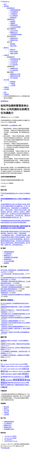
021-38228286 (8, 439)
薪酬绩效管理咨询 (20, 384)
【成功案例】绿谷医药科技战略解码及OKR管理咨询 (15, 294)
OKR (3, 366)
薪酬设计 (27, 384)
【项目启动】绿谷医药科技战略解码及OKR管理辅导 (15, 317)
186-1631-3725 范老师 (10, 438)
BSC (2, 364)
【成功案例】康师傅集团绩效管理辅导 (11, 287)
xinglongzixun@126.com (10, 441)
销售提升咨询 (14, 40)
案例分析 (12, 49)
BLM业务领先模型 (15, 27)
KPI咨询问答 (13, 62)
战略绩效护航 (14, 25)
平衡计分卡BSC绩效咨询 (8, 285)
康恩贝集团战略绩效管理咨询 (9, 289)
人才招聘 (12, 85)
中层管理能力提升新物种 (11, 257)
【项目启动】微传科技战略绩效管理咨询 (12, 326)
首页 (5, 4)
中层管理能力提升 (9, 429)
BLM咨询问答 (14, 70)
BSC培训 (10, 364)
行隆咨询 (4, 387)
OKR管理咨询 (14, 12)
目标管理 (16, 376)
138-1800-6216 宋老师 (10, 436)
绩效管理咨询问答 (15, 59)
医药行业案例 (14, 51)
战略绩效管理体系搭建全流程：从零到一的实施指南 (15, 306)
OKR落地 (4, 368)
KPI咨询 (16, 364)
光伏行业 (25, 369)
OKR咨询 (7, 366)
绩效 (19, 376)
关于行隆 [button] (6, 79)
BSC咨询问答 (14, 64)
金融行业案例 (14, 53)
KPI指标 (25, 364)
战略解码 (12, 23)
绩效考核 (10, 382)
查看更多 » (10, 300)
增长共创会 (13, 46)
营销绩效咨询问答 (15, 76)
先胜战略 (20, 368)
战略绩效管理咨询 (15, 10)
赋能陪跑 (12, 44)
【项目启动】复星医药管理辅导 (9, 321)
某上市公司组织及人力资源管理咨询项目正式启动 (15, 303)
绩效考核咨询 (17, 382)
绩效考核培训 (23, 382)
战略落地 (12, 21)
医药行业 (4, 371)
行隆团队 (12, 83)
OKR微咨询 (20, 366)
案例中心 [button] (6, 47)
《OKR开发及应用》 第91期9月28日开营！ (13, 274)
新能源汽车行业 (8, 377)
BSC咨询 (6, 364)
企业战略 (12, 368)
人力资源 (8, 368)
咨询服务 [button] (6, 6)
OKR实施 (16, 366)
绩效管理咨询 (11, 8)
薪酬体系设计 (14, 32)
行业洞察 (6, 89)
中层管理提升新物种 (16, 34)
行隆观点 (6, 87)
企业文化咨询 (14, 30)
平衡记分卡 (21, 371)
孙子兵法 (10, 371)
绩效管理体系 (8, 380)
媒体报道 (12, 81)
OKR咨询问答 (14, 61)
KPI (13, 364)
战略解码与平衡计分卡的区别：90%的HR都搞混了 (15, 340)
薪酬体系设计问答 (15, 74)
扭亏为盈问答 (14, 78)
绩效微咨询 (13, 17)
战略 (25, 371)
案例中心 (6, 409)
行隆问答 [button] (6, 55)
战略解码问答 (14, 68)
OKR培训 (11, 366)
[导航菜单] (9, 1)
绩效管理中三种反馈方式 (8, 291)
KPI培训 (20, 364)
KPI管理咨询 (13, 13)
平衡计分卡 (15, 371)
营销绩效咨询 (14, 38)
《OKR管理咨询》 (13, 125)
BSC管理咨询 (14, 15)
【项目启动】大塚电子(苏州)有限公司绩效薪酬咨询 (15, 332)
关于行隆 (6, 410)
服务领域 (6, 407)
